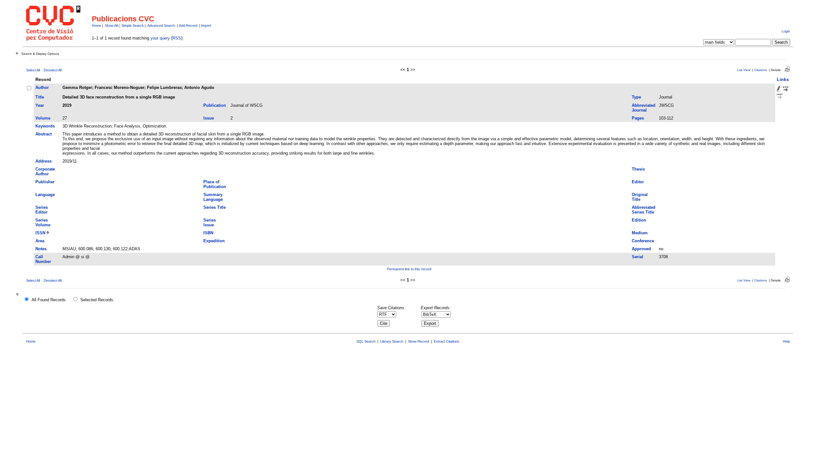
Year (39, 105)
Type (636, 97)
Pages (638, 118)
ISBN (208, 232)
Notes (41, 248)
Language (45, 194)
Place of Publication (214, 184)
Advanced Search (161, 25)
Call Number (43, 259)
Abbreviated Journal (643, 108)
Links (783, 79)
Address (43, 161)
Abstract (43, 134)
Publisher (45, 181)
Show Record (418, 341)
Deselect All (53, 70)
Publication (214, 105)
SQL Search (365, 341)
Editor (638, 181)
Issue (208, 118)
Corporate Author (45, 171)
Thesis (638, 169)
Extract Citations (446, 341)
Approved (641, 248)
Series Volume (42, 222)
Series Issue (209, 222)
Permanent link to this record (409, 269)
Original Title (640, 197)
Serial (637, 256)
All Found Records (49, 299)
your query (160, 38)
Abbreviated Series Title (643, 210)
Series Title (214, 207)
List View (743, 70)
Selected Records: (97, 299)
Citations (760, 70)
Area (39, 240)
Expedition (214, 240)
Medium (640, 232)
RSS (176, 38)
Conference (643, 240)
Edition (639, 220)
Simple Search (132, 25)
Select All (33, 70)
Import (206, 25)
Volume (42, 118)
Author (42, 87)
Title (39, 97)
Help (786, 341)
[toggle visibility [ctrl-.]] (18, 295)
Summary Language (213, 197)
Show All (111, 25)
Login (786, 31)
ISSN (40, 232)
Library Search (391, 341)
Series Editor (41, 210)
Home (96, 25)
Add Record (188, 25)
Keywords (45, 126)
